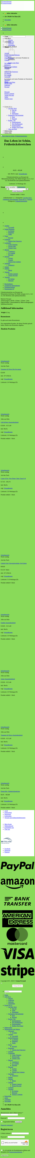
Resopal (14, 119)
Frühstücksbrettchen (21, 201)
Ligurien (10, 1051)
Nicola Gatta (8, 83)
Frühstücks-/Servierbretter (15, 115)
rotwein (10, 40)
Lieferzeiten (7, 816)
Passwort (4, 1118)
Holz (13, 117)
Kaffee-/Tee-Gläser (17, 127)
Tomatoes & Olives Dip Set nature (11, 369)
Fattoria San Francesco (11, 72)
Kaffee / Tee (11, 120)
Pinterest (7, 852)
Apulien (6, 226)
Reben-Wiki (8, 133)
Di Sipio (14, 1033)
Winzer (6, 47)
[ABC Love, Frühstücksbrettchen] (19, 167)
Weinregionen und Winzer (12, 1029)
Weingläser (15, 113)
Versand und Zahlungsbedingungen (14, 818)
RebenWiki (7, 1096)
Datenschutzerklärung (15, 1152)
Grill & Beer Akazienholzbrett (9, 422)
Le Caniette (11, 253)
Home (6, 36)
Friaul (6, 236)
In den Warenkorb (17, 191)
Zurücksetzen (21, 187)
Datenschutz (8, 812)
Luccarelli (7, 77)
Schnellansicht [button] (5, 361)
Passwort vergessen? (7, 1125)
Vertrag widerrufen (17, 986)
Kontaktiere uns (9, 827)
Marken (6, 250)
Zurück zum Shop (13, 63)
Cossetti (6, 60)
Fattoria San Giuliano (10, 67)
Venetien (7, 277)
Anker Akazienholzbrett (8, 679)
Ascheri (6, 53)
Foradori (7, 68)
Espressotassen (16, 122)
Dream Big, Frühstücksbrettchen (10, 791)
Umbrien (10, 1087)
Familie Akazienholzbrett (8, 623)
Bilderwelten (8, 131)
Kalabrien (7, 239)
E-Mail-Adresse (6, 1133)
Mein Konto (8, 824)
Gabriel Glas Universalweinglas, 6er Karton (14, 563)
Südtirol (6, 268)
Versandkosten (22, 174)
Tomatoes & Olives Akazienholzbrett (11, 735)
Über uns (7, 829)
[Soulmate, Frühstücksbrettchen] (19, 157)
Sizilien (6, 267)
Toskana (6, 272)
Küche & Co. (8, 106)
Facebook (7, 848)
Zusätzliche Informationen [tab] (12, 285)
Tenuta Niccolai (9, 95)
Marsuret (7, 80)
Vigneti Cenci (8, 99)
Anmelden (18, 1122)
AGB (6, 811)
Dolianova (7, 65)
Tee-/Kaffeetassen (17, 124)
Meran (6, 82)
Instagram (7, 850)
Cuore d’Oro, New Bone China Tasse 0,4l (13, 478)
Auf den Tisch (12, 108)
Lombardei (7, 243)
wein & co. (7, 38)
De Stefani (7, 63)
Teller (13, 112)
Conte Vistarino (9, 58)
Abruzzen (11, 1031)
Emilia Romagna (9, 229)
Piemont (6, 256)
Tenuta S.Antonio (17, 1094)
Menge (3, 187)
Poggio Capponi (9, 93)
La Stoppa (11, 231)
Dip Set (14, 110)
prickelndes (11, 45)
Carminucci (7, 56)
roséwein (11, 43)
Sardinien (7, 263)
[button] (7, 41)
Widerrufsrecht (8, 826)
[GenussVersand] (6, 2)
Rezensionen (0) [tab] (9, 289)
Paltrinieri (7, 85)
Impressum (7, 814)
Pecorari (6, 87)
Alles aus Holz (12, 129)
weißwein (11, 42)
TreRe (6, 97)
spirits (6, 1098)
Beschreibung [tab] (8, 284)
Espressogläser (16, 125)
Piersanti (7, 92)
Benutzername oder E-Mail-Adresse (12, 1113)
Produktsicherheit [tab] (9, 287)
